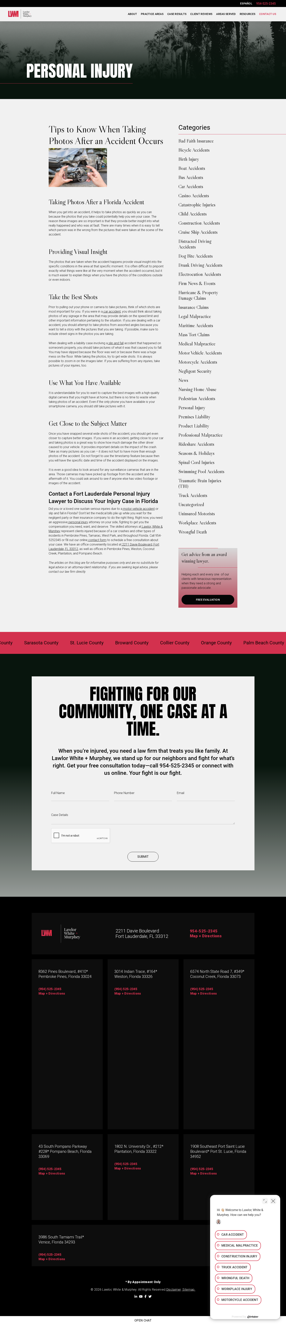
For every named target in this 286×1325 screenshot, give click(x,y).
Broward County (106, 643)
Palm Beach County (238, 643)
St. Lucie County (61, 643)
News (183, 380)
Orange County (190, 643)
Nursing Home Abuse (197, 389)
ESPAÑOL (246, 3)
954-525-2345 (266, 3)
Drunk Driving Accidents (200, 265)
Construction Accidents (199, 223)
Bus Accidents (190, 177)
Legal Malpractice (194, 316)
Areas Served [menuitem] (226, 14)
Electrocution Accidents (199, 274)
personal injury (78, 522)
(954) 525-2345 (50, 989)
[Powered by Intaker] (253, 1317)
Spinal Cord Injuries (196, 462)
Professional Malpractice (200, 435)
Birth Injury (188, 159)
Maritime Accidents (195, 325)
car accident (112, 311)
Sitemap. (188, 1289)
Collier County (149, 643)
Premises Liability (194, 417)
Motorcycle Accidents (197, 362)
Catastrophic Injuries (196, 205)
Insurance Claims (193, 307)
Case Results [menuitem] (176, 14)
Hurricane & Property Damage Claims (198, 295)
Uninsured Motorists (196, 513)
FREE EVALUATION (208, 599)
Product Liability (193, 426)
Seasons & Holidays (196, 453)
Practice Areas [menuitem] (152, 14)
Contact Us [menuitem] (267, 14)
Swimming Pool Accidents (201, 471)
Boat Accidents (191, 168)
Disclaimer (173, 1289)
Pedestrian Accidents (196, 398)
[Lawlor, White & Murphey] (20, 14)
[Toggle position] (265, 1201)
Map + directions (52, 1173)
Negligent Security (195, 371)
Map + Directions (206, 936)
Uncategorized (191, 504)
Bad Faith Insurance (196, 141)
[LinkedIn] (135, 1296)
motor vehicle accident (138, 509)
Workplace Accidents (197, 523)
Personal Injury (191, 407)
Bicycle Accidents (194, 150)
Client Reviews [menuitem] (201, 14)
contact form (97, 540)
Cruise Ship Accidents (198, 232)
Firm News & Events (196, 283)
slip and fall (116, 343)
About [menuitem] (132, 14)
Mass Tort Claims (194, 334)
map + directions (52, 993)
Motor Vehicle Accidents (200, 353)
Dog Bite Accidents (195, 256)
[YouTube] (141, 1296)
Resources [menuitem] (247, 14)
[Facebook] (146, 1296)
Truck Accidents (192, 495)
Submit (143, 856)
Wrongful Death (192, 532)
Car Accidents (190, 186)
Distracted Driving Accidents (194, 244)
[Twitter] (150, 1296)
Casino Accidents (193, 195)
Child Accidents (192, 214)
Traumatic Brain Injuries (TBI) (199, 483)
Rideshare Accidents (196, 444)
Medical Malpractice (196, 344)
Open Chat (143, 1320)
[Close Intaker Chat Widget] (273, 1201)
